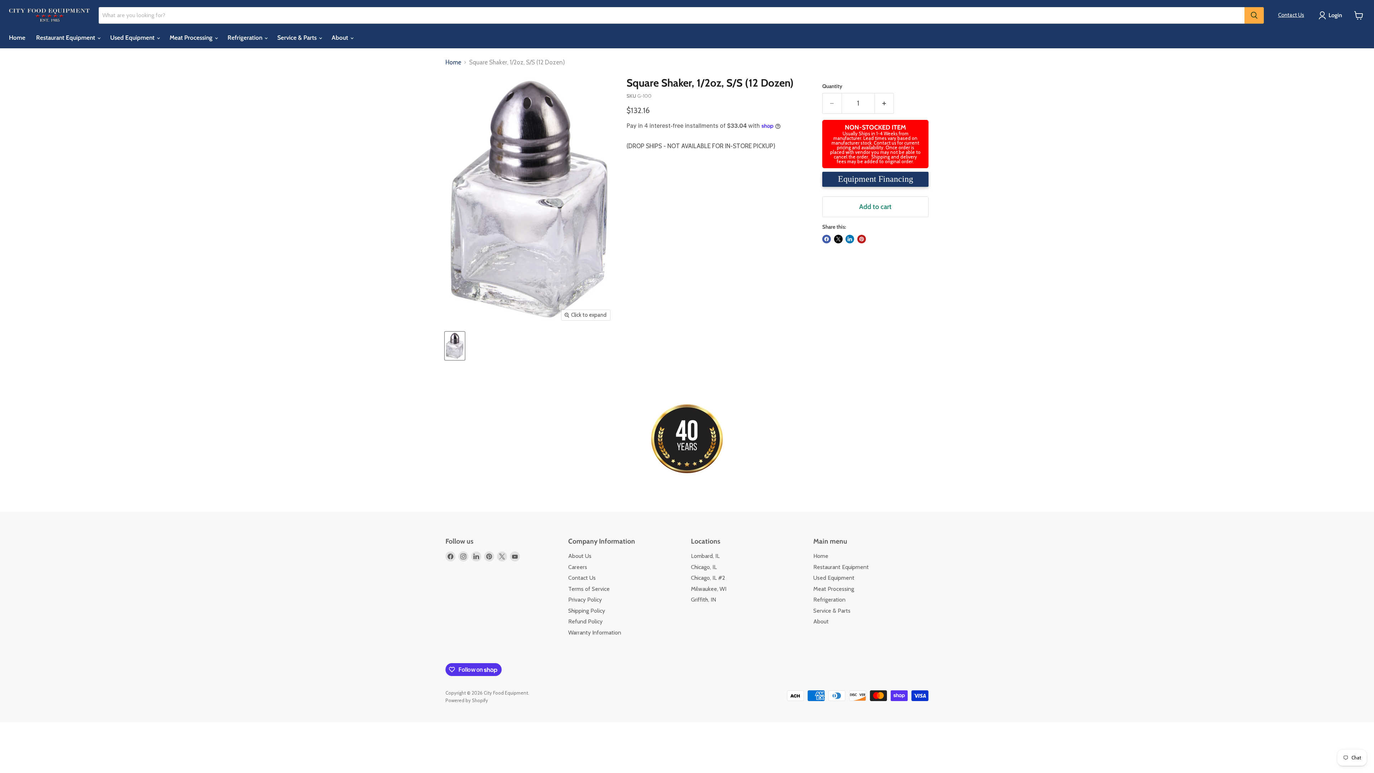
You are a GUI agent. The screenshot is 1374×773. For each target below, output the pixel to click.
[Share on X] (838, 239)
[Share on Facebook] (826, 239)
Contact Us (1291, 15)
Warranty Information (594, 632)
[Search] (1254, 15)
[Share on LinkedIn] (850, 239)
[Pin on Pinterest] (861, 239)
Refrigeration (246, 37)
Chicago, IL (704, 567)
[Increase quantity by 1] (884, 103)
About (341, 37)
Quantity (832, 86)
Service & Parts (297, 37)
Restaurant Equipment (66, 37)
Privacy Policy (585, 599)
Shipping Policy (586, 610)
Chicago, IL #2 (708, 577)
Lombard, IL (705, 556)
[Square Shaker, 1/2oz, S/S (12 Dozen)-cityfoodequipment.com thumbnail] (455, 346)
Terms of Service (589, 588)
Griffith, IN (703, 599)
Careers (577, 567)
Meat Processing (192, 37)
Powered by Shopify (466, 700)
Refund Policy (585, 621)
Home (17, 37)
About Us (579, 556)
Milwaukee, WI (708, 588)
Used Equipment (133, 37)
